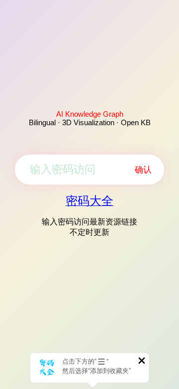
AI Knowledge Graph (89, 114)
